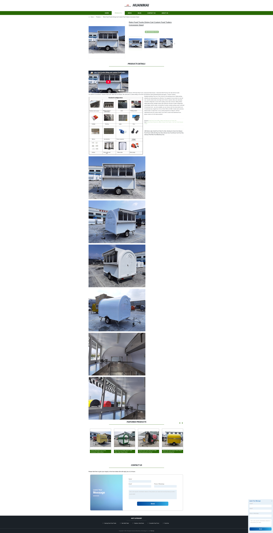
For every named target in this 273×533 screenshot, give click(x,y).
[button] (127, 43)
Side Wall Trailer (125, 523)
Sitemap (152, 530)
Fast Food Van (179, 132)
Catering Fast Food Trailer (110, 523)
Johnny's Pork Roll (148, 134)
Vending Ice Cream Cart (172, 131)
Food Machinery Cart (159, 134)
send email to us (153, 31)
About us (165, 13)
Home (107, 13)
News (130, 13)
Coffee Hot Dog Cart (155, 132)
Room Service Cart (165, 132)
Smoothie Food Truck (154, 523)
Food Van (166, 523)
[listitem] (136, 43)
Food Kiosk (173, 132)
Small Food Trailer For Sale (159, 131)
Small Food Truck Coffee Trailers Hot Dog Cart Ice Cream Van (162, 120)
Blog (139, 13)
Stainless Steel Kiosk (139, 523)
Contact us (151, 13)
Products (118, 13)
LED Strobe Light (148, 131)
